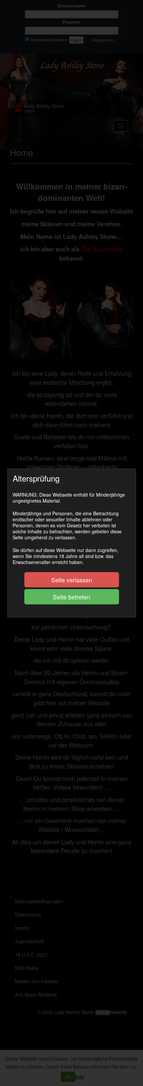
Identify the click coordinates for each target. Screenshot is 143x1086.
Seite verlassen (71, 579)
